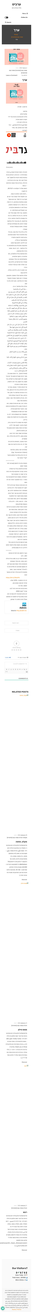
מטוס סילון (22, 1029)
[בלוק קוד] (22, 669)
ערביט (16, 4)
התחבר (7, 657)
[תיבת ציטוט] (20, 669)
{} (26, 669)
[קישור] (24, 669)
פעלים (21, 837)
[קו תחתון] (11, 669)
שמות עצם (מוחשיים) (21, 70)
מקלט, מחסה (21, 841)
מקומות (25, 837)
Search (9, 22)
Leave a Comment (11, 75)
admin (25, 75)
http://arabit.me (21, 610)
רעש (25, 1212)
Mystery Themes (16, 1309)
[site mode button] (6, 17)
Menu (24, 13)
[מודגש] (7, 669)
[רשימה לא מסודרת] (17, 669)
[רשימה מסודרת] (15, 669)
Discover (24, 879)
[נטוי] (9, 669)
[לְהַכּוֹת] (13, 669)
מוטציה (17, 630)
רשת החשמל (15, 623)
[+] (7, 671)
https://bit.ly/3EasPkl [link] (13, 577)
